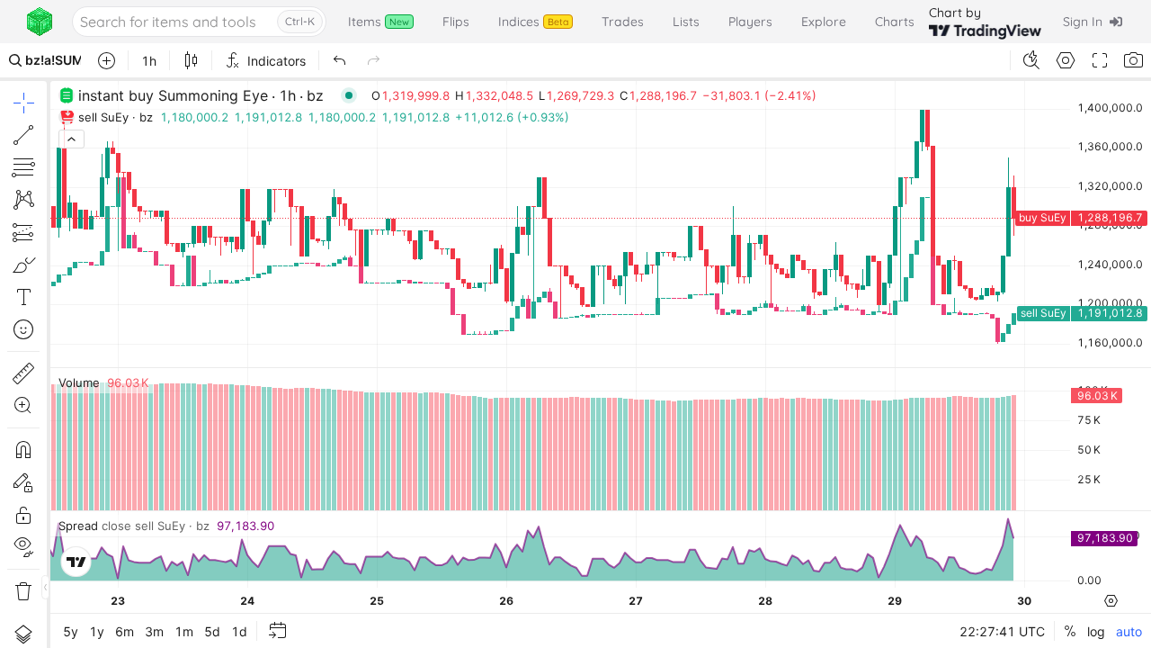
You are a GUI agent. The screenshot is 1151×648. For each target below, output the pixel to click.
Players (750, 22)
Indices (533, 22)
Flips (455, 22)
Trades (623, 22)
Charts (895, 22)
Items (378, 22)
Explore (823, 22)
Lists (686, 22)
